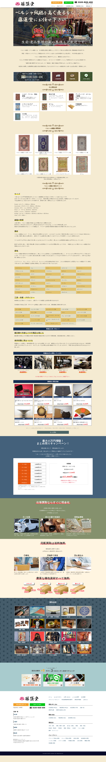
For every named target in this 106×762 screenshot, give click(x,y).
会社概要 (83, 697)
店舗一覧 (82, 707)
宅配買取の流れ (80, 6)
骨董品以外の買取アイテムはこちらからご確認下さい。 (69, 481)
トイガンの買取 (52, 740)
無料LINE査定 (68, 2)
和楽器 (60, 728)
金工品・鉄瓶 (70, 725)
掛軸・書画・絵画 (60, 725)
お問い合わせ (67, 697)
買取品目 (89, 6)
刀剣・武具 (51, 725)
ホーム (53, 6)
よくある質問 (75, 697)
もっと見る (53, 432)
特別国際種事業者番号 (67, 699)
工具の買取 (79, 740)
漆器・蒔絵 (82, 725)
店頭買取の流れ (72, 717)
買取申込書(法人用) (61, 710)
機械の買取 (87, 740)
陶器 (77, 725)
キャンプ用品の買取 (66, 738)
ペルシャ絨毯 (81, 728)
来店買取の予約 (74, 707)
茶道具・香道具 (52, 728)
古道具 (74, 728)
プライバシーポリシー (54, 699)
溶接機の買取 (52, 743)
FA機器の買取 (71, 740)
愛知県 (15, 733)
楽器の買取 (76, 738)
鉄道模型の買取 (85, 738)
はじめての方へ (58, 697)
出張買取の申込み (53, 707)
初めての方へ (60, 6)
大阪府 (15, 721)
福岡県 (15, 727)
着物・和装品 (67, 728)
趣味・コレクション (53, 730)
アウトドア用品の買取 (54, 738)
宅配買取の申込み (63, 707)
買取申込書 (51, 710)
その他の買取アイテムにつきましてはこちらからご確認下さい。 (53, 376)
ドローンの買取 (62, 740)
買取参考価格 (78, 699)
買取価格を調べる (56, 2)
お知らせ (85, 699)
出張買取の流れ (70, 6)
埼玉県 (15, 714)
